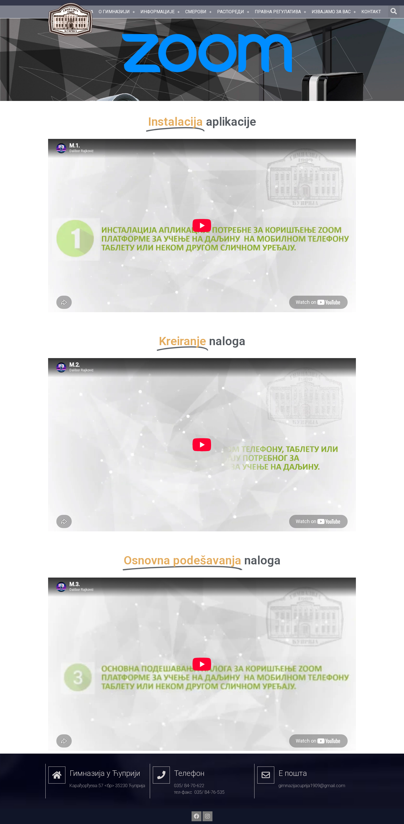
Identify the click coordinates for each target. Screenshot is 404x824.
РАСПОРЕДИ (230, 11)
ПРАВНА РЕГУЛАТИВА (278, 11)
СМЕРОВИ (195, 11)
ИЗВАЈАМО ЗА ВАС (331, 11)
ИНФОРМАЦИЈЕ (157, 11)
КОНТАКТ (371, 11)
